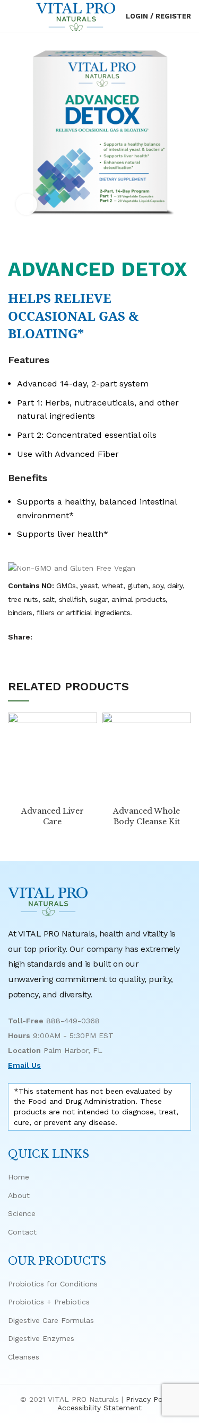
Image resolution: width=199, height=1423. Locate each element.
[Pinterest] (68, 637)
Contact (22, 1232)
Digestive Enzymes (41, 1338)
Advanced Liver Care (52, 816)
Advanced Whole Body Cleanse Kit (146, 816)
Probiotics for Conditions (53, 1284)
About (19, 1195)
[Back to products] (175, 242)
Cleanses (23, 1357)
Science (22, 1213)
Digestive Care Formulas (51, 1320)
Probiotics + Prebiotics (49, 1302)
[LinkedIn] (80, 637)
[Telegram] (92, 637)
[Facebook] (44, 637)
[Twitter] (56, 637)
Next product (185, 242)
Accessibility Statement (99, 1407)
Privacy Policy (150, 1399)
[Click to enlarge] (26, 204)
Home (18, 1177)
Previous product (164, 242)
